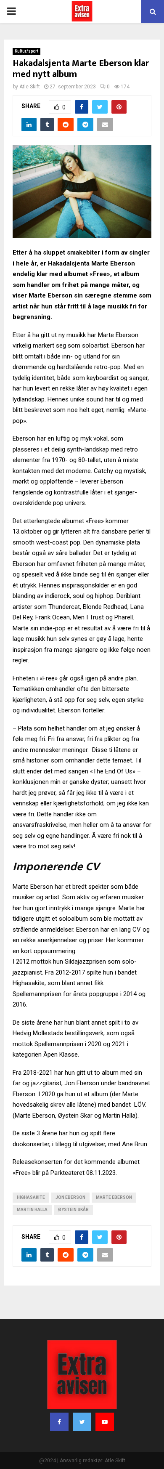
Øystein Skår (73, 1209)
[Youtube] (104, 1422)
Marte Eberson (114, 1197)
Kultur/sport (26, 51)
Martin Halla (32, 1209)
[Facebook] (59, 1422)
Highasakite (31, 1197)
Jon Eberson (70, 1197)
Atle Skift (29, 87)
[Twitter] (82, 1422)
